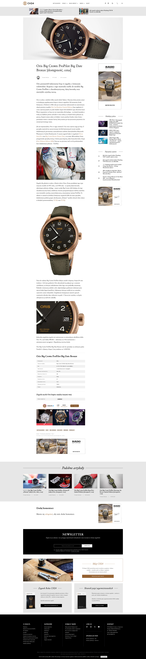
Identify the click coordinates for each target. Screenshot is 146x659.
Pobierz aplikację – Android (92, 640)
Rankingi (46, 632)
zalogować (49, 514)
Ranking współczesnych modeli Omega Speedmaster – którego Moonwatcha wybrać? (112, 166)
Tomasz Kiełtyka (45, 77)
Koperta (50, 86)
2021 (47, 430)
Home (37, 433)
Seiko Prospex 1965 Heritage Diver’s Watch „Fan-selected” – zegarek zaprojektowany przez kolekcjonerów (115, 141)
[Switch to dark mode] (112, 3)
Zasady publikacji (27, 643)
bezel (83, 109)
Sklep (87, 3)
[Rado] (60, 446)
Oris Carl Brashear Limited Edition (61, 107)
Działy (64, 3)
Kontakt (25, 632)
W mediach (25, 630)
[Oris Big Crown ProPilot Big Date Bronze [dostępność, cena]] (73, 38)
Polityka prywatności (27, 634)
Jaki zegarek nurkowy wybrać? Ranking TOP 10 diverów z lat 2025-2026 (112, 160)
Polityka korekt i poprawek (29, 639)
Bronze (66, 430)
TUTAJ (55, 200)
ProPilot (71, 430)
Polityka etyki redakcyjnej (28, 641)
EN (122, 3)
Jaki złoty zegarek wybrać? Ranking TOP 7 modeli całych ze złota (111, 156)
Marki (81, 3)
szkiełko (53, 297)
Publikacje (46, 630)
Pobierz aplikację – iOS (91, 638)
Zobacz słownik (99, 605)
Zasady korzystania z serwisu (29, 636)
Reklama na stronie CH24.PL (29, 628)
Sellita (47, 339)
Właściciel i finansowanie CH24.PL (30, 637)
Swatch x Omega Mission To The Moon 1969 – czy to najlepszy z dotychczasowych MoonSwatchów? (113, 178)
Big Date (59, 430)
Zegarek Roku (68, 637)
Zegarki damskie (48, 639)
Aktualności (56, 3)
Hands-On (46, 634)
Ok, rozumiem (104, 656)
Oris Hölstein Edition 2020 (45, 141)
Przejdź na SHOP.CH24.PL (98, 576)
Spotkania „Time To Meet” (71, 636)
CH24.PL (28, 3)
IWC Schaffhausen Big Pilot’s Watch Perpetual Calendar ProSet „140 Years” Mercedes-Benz (112, 172)
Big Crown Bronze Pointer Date (55, 136)
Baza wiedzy (73, 3)
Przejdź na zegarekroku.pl (51, 605)
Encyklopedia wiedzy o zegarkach (72, 628)
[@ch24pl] (44, 405)
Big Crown (53, 430)
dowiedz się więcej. (94, 656)
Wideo (45, 637)
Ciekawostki (47, 628)
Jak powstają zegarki (69, 634)
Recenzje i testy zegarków (50, 636)
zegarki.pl (60, 399)
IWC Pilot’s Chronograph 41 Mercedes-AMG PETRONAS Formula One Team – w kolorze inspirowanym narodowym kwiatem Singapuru (116, 123)
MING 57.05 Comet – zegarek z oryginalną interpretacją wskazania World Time (115, 133)
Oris (53, 433)
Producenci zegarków (45, 433)
